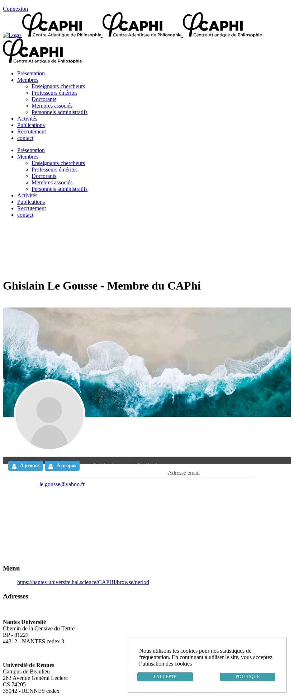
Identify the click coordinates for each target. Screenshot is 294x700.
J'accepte (165, 676)
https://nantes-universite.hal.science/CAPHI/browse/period (83, 582)
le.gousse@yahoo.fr (62, 484)
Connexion (15, 9)
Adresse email (184, 473)
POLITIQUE (248, 676)
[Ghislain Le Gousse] (49, 415)
